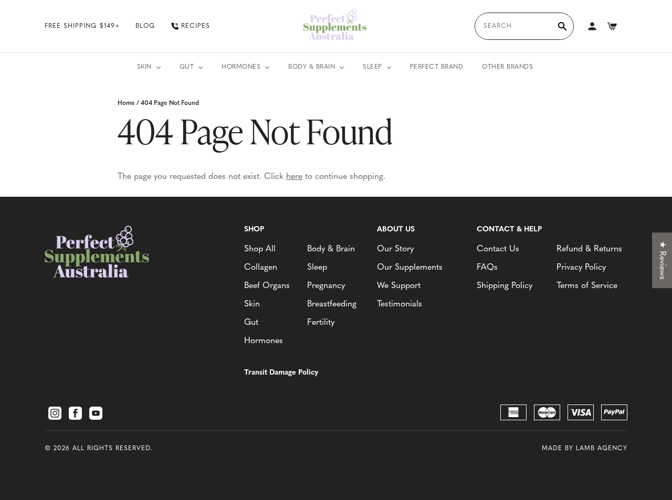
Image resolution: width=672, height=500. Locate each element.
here (294, 177)
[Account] (592, 26)
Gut (187, 67)
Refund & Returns (589, 249)
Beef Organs (267, 286)
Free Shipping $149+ (82, 26)
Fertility (320, 322)
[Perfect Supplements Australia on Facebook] (75, 413)
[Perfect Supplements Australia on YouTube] (95, 413)
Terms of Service (586, 286)
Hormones (241, 67)
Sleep (372, 67)
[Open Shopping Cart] (612, 26)
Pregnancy (326, 286)
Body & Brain (311, 67)
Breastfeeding (331, 304)
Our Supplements (410, 267)
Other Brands (507, 67)
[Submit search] (562, 26)
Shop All (260, 249)
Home (126, 103)
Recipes (195, 26)
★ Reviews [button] (662, 260)
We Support (399, 286)
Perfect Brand (437, 67)
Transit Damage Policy (281, 373)
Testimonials (399, 304)
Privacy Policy (581, 267)
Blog (145, 26)
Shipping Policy (504, 286)
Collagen (260, 267)
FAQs (487, 267)
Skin (144, 67)
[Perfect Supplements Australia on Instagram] (54, 413)
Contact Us (498, 249)
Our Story (395, 249)
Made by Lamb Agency (584, 448)
